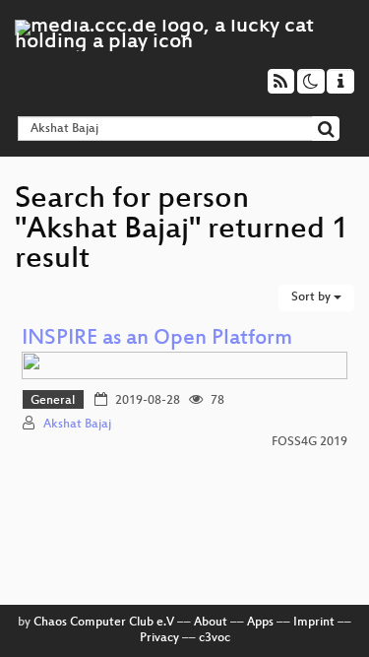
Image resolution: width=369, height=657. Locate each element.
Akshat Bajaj (77, 424)
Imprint (314, 622)
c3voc (214, 638)
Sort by (312, 297)
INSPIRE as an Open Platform (157, 339)
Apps (260, 622)
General (53, 401)
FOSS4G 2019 (309, 442)
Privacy (159, 638)
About (210, 622)
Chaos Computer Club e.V (103, 622)
